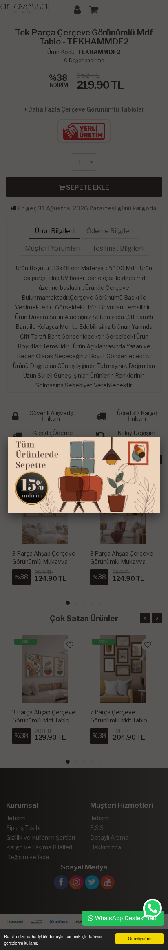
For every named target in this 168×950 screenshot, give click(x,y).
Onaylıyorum (139, 938)
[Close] (160, 437)
